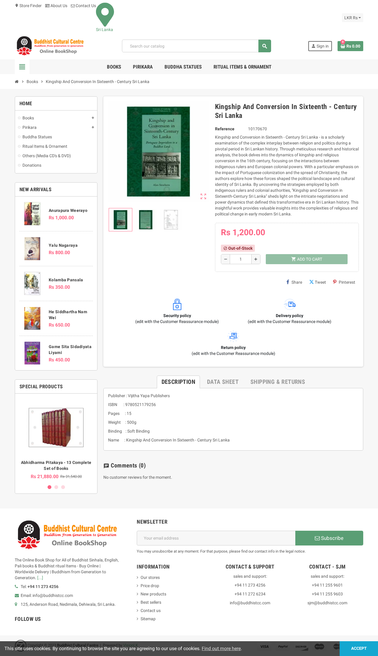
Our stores (150, 577)
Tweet (320, 282)
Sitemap (148, 618)
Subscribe (331, 538)
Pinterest (347, 282)
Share (296, 282)
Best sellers (151, 602)
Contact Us (85, 5)
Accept (359, 648)
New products (153, 594)
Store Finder (28, 5)
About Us (58, 5)
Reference (224, 128)
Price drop (150, 585)
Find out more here (221, 648)
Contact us (151, 610)
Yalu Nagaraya (63, 245)
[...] (40, 577)
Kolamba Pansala (66, 279)
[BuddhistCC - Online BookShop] (50, 45)
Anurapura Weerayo (68, 210)
